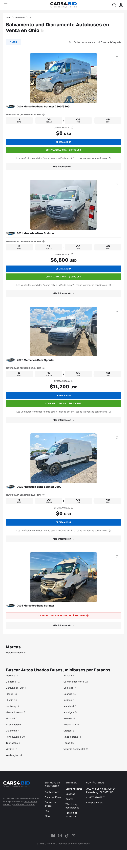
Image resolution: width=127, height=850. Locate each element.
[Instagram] (60, 835)
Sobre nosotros (73, 788)
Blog (47, 816)
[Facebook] (53, 835)
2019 (43, 106)
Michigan (70, 712)
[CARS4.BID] (16, 788)
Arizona (69, 675)
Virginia (11, 749)
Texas (69, 742)
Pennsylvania (15, 736)
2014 (35, 605)
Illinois (11, 700)
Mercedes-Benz (15, 652)
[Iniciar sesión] (121, 5)
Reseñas (70, 793)
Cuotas (69, 799)
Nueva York (71, 724)
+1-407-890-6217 (95, 797)
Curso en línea (53, 797)
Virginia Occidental (76, 749)
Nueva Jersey (14, 724)
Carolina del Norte (76, 681)
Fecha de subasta (83, 42)
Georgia (70, 693)
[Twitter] (74, 835)
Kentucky (12, 706)
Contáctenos (52, 792)
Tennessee (13, 742)
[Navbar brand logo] (63, 5)
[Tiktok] (66, 835)
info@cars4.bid (94, 802)
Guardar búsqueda (111, 42)
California (13, 681)
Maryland (70, 706)
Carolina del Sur (16, 687)
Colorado (70, 687)
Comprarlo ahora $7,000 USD (63, 276)
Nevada (69, 718)
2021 (35, 233)
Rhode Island (72, 736)
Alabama (12, 675)
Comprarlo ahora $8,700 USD (63, 150)
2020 (35, 360)
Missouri (11, 718)
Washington (14, 755)
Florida (12, 693)
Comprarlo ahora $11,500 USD (63, 403)
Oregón (69, 730)
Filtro (13, 42)
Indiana (69, 700)
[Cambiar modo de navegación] (5, 5)
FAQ (47, 810)
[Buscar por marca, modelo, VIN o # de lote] (114, 5)
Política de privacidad (24, 804)
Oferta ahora (63, 142)
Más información (62, 166)
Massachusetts (15, 712)
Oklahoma (13, 730)
